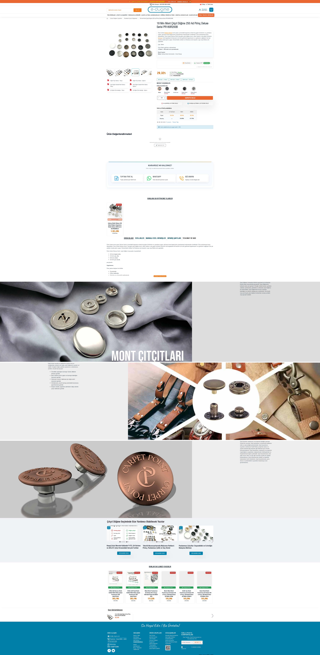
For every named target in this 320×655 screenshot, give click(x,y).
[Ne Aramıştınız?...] (138, 10)
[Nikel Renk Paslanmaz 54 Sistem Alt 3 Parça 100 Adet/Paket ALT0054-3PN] (204, 578)
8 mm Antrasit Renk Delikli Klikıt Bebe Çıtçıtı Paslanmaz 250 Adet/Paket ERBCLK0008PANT (133, 594)
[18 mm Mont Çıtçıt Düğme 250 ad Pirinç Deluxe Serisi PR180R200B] (110, 617)
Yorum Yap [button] (175, 122)
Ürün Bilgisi (129, 238)
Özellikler (139, 238)
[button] (190, 98)
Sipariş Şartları (174, 238)
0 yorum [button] (168, 122)
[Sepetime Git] (211, 10)
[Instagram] (113, 650)
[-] (158, 98)
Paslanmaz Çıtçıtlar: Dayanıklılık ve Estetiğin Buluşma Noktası (195, 547)
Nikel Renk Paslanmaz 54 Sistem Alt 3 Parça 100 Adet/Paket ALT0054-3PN (204, 593)
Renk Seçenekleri (162, 86)
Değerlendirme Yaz (161, 145)
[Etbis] (167, 647)
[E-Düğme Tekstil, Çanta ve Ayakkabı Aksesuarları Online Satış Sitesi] (107, 18)
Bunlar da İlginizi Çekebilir (160, 567)
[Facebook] (109, 650)
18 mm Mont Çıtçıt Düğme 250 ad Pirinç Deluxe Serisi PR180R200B (122, 615)
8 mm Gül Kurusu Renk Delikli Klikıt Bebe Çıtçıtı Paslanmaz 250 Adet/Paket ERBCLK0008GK (169, 594)
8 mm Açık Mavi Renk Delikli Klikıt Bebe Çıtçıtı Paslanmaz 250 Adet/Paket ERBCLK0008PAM (151, 594)
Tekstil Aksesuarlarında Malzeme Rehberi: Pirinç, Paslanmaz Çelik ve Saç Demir (158, 547)
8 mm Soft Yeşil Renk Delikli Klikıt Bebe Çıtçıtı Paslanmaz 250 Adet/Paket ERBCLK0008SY (186, 594)
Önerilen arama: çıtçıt (115, 10)
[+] (164, 98)
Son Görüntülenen (115, 610)
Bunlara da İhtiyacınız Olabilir (160, 199)
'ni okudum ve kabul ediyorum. (191, 648)
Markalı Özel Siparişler (156, 238)
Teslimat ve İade (189, 238)
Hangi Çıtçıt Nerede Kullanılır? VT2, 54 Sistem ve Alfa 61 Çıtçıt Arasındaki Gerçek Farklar (123, 547)
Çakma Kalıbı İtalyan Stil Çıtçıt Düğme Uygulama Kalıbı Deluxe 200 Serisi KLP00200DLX (115, 226)
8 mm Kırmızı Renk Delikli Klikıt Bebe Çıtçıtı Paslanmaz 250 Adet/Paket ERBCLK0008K (115, 594)
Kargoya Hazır (116, 587)
